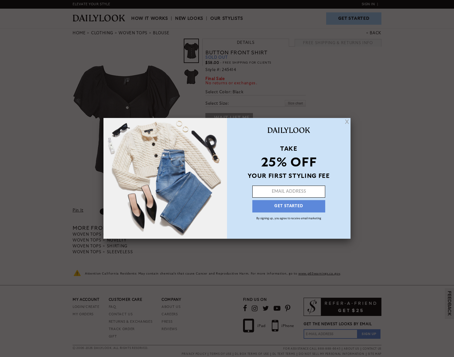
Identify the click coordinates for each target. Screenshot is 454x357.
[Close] (347, 122)
